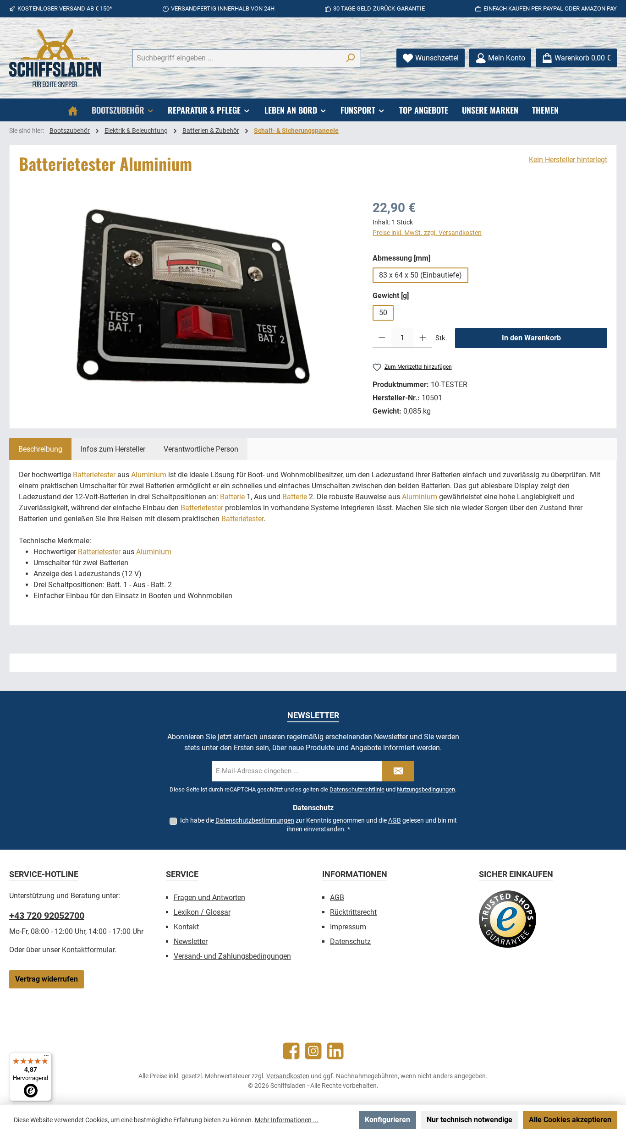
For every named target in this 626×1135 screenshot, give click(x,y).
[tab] (40, 449)
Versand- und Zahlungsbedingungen (232, 956)
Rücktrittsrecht (353, 912)
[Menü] (46, 1057)
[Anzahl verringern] (382, 338)
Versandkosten (287, 1076)
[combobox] (236, 58)
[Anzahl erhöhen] (422, 338)
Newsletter (191, 941)
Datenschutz (350, 941)
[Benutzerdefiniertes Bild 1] (507, 919)
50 (383, 312)
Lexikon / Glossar (202, 912)
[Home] (73, 109)
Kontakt (186, 926)
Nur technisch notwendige (469, 1119)
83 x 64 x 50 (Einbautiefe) (420, 275)
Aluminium (148, 474)
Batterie (232, 496)
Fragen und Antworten (209, 897)
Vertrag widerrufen (46, 979)
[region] (186, 296)
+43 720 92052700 (46, 915)
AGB (394, 820)
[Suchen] (350, 58)
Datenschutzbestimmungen (254, 820)
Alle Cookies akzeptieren (570, 1119)
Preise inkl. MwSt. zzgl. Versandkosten (427, 232)
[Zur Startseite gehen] (55, 58)
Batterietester (94, 474)
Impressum (348, 926)
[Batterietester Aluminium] (186, 296)
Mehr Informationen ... (286, 1120)
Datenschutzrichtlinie (356, 789)
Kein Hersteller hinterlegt (568, 159)
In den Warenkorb (531, 337)
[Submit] (398, 771)
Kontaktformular (88, 949)
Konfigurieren (387, 1119)
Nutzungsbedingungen (426, 789)
